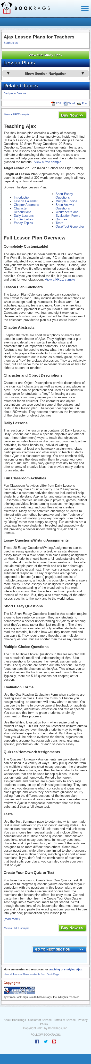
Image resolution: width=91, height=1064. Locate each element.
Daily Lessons (24, 215)
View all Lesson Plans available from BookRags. (32, 974)
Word (71, 103)
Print (84, 103)
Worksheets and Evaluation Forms (68, 213)
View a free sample (47, 162)
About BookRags (15, 1020)
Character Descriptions (22, 210)
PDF (58, 103)
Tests (59, 223)
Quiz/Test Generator (70, 226)
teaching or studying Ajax (65, 969)
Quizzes (61, 219)
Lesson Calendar (25, 201)
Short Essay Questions (64, 195)
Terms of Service (65, 1020)
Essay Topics (23, 223)
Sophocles (11, 43)
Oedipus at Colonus (15, 93)
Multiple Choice (66, 201)
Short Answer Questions (65, 206)
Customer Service (40, 1020)
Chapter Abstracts (26, 205)
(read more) (12, 919)
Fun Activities (23, 219)
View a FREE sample (16, 114)
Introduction (22, 197)
